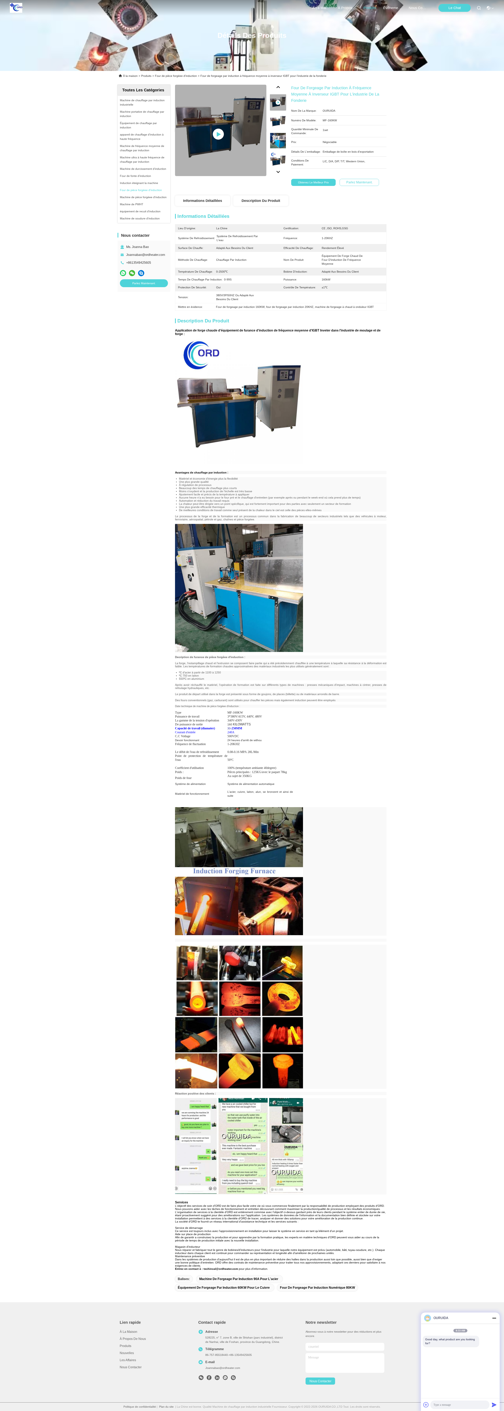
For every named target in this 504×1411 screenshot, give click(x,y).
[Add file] (426, 1404)
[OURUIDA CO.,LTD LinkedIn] (217, 1378)
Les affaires (128, 1360)
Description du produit (261, 201)
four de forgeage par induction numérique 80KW (317, 1287)
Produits (146, 75)
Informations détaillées (202, 201)
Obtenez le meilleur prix (313, 182)
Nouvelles (127, 1353)
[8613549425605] (225, 1378)
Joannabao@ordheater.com (145, 254)
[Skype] (141, 273)
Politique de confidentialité (139, 1406)
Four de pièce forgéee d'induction (176, 75)
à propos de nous (347, 8)
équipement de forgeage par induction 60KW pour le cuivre (224, 1287)
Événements (392, 8)
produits (369, 8)
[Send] (494, 1404)
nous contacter (418, 8)
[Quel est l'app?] (123, 273)
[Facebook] (209, 1378)
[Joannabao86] (233, 1378)
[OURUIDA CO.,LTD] (16, 8)
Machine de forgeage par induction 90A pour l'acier (238, 1279)
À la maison (321, 8)
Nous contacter (131, 1367)
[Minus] (494, 1318)
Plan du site (166, 1406)
